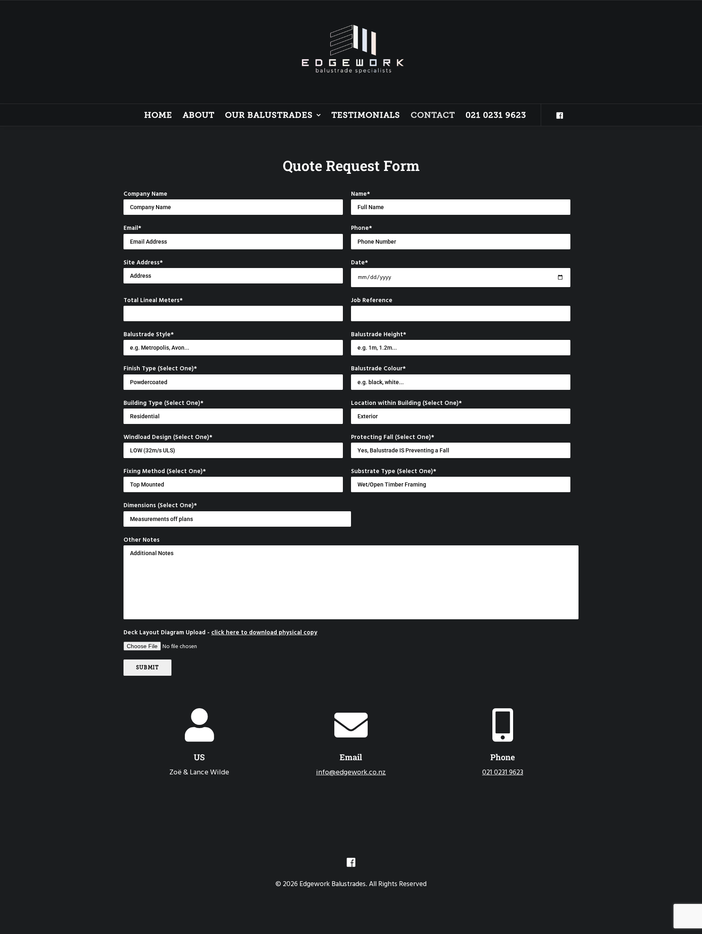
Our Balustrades (269, 115)
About (198, 115)
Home (158, 115)
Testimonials (366, 115)
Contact (433, 115)
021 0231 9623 (496, 115)
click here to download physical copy (264, 633)
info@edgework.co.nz (351, 772)
